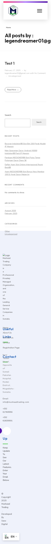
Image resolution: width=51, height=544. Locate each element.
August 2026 (10, 210)
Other (7, 231)
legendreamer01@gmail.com (17, 73)
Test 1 (10, 63)
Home (8, 27)
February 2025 (11, 213)
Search (8, 115)
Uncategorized (14, 76)
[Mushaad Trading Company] (14, 11)
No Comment (40, 73)
